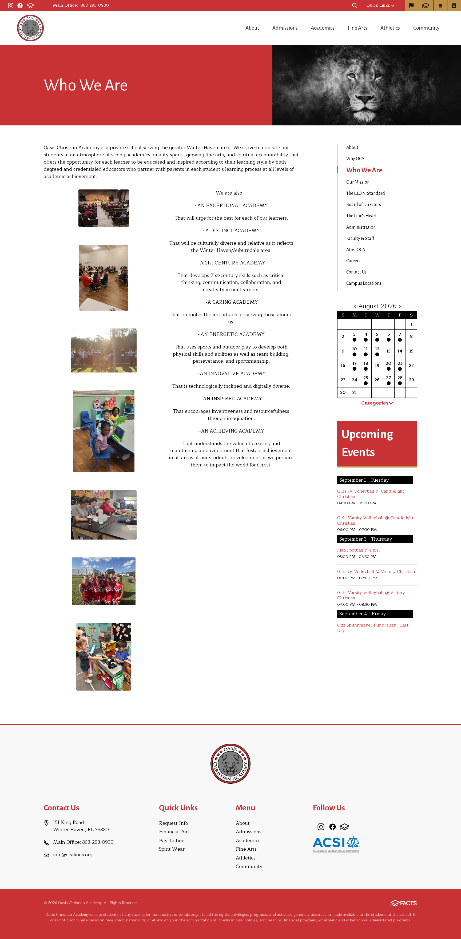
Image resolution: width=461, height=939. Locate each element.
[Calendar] (440, 5)
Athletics (390, 28)
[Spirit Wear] (411, 5)
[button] (354, 5)
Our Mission (357, 182)
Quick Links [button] (378, 5)
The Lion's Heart (361, 215)
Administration (361, 227)
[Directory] (454, 5)
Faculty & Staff (360, 238)
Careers (353, 261)
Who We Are (364, 170)
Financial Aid (174, 832)
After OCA (355, 249)
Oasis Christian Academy (30, 28)
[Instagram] (10, 5)
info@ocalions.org (72, 855)
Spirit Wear (172, 849)
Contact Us (356, 272)
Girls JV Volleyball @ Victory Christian (376, 571)
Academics (323, 28)
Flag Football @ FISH (358, 550)
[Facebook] (20, 5)
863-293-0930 (95, 5)
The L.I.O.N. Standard (365, 193)
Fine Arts (357, 28)
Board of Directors (363, 204)
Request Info (173, 823)
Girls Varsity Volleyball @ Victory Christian (371, 595)
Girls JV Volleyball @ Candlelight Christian (370, 494)
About (252, 28)
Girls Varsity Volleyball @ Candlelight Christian (375, 520)
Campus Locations (363, 283)
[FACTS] (30, 5)
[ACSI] (336, 843)
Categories (374, 403)
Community (426, 28)
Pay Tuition (172, 841)
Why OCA (355, 158)
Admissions (285, 28)
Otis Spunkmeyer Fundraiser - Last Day (372, 628)
